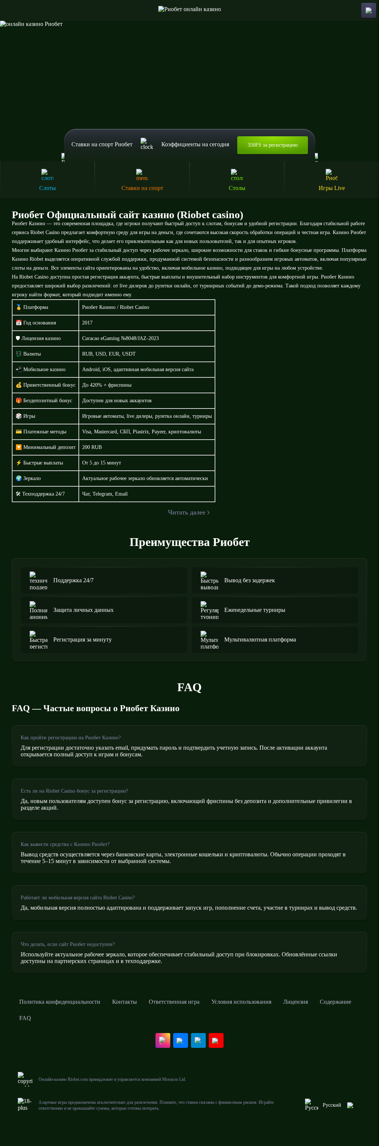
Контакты (124, 1002)
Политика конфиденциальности (59, 1002)
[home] (189, 10)
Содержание (335, 1002)
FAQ (25, 1018)
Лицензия (295, 1002)
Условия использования (241, 1002)
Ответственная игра (174, 1002)
